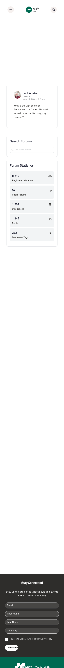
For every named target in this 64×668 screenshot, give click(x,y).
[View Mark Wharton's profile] (17, 95)
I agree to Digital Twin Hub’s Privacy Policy (31, 639)
